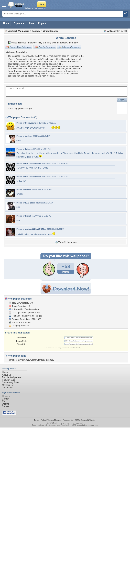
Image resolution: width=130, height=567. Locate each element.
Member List (8, 385)
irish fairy (50, 360)
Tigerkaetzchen (32, 309)
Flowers (6, 396)
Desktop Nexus (59, 423)
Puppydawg (30, 123)
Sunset (5, 406)
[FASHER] (10, 209)
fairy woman (31, 360)
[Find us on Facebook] (9, 414)
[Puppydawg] (10, 129)
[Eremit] (10, 222)
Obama (5, 404)
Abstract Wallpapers (18, 31)
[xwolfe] (10, 196)
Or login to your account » (35, 8)
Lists (31, 23)
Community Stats (10, 382)
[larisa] (10, 155)
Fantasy (36, 31)
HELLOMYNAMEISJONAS (36, 164)
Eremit (28, 216)
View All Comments (67, 242)
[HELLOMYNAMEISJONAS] (10, 170)
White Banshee (50, 31)
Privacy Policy (40, 420)
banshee (13, 360)
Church (5, 401)
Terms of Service (54, 420)
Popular (42, 23)
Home (6, 23)
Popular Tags (8, 380)
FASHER (29, 203)
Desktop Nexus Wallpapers (16, 5)
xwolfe (28, 190)
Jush (27, 136)
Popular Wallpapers (11, 377)
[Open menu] (4, 5)
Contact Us (7, 387)
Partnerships (68, 420)
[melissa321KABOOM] (10, 235)
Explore (18, 23)
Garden (5, 398)
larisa (27, 149)
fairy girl (21, 360)
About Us (6, 375)
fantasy (41, 360)
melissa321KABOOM (34, 229)
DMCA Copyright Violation (85, 420)
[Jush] (10, 142)
